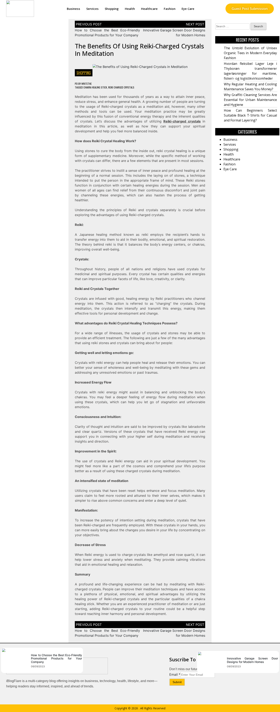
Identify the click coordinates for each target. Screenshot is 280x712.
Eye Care (188, 9)
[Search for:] (232, 26)
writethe (86, 83)
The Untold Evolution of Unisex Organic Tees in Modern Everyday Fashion (250, 53)
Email (174, 674)
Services (92, 9)
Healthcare (149, 9)
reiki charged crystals (121, 87)
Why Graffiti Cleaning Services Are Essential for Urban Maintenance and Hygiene (250, 100)
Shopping (112, 9)
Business (73, 9)
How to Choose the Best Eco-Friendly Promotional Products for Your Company (56, 658)
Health (130, 9)
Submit (177, 682)
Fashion (169, 9)
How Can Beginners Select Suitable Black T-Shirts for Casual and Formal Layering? (250, 115)
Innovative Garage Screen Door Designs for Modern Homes (252, 660)
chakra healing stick (95, 87)
